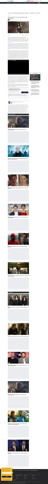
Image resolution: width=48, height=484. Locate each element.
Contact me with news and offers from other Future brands (6, 474)
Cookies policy (33, 475)
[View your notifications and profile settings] (37, 1)
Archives (25, 478)
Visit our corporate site (34, 470)
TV (12, 2)
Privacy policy (25, 475)
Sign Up (6, 476)
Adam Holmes (12, 19)
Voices (17, 2)
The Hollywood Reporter (11, 43)
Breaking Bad (19, 45)
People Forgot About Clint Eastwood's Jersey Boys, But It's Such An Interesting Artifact (35, 90)
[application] (18, 67)
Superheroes (9, 15)
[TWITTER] (11, 103)
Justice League (19, 76)
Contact (17, 478)
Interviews (21, 2)
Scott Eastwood (15, 79)
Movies (15, 2)
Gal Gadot (9, 40)
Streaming (24, 2)
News (10, 2)
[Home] (8, 3)
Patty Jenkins (13, 48)
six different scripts (16, 78)
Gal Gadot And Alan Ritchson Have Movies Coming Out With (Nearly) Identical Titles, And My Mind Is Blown (35, 86)
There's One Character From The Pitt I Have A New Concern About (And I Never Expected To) (35, 94)
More (33, 2)
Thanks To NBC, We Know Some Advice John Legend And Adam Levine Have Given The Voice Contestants (35, 82)
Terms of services (17, 94)
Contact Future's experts (19, 475)
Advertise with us (34, 478)
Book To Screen (29, 2)
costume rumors (11, 41)
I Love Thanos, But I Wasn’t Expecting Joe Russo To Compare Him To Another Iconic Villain (35, 78)
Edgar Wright (22, 54)
